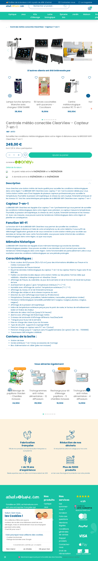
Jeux (46, 507)
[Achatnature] (15, 6)
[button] (5, 557)
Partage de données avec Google (19, 539)
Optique (47, 503)
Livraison (63, 513)
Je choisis (27, 549)
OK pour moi (44, 549)
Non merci (10, 549)
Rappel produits (63, 539)
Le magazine (86, 2)
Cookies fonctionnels (14, 537)
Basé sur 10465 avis (83, 510)
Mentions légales (63, 524)
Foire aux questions (63, 518)
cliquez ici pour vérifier (71, 557)
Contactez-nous (68, 2)
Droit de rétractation (65, 552)
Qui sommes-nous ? (63, 506)
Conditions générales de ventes (64, 532)
